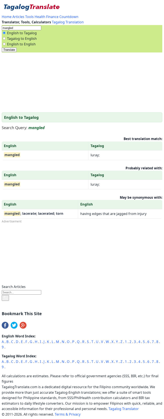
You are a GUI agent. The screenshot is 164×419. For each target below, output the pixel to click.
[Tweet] (14, 327)
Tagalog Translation (68, 22)
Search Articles (14, 286)
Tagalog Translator (123, 408)
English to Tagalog (22, 33)
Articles (18, 16)
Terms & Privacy (68, 414)
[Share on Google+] (23, 327)
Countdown (68, 16)
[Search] (5, 298)
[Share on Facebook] (5, 327)
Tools (29, 16)
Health (40, 16)
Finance (52, 16)
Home (7, 16)
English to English (21, 44)
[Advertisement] (82, 82)
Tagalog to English (22, 38)
